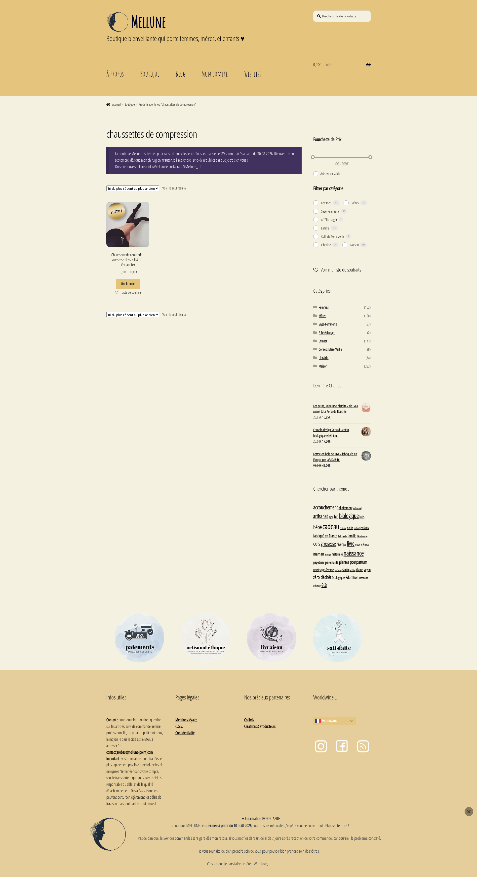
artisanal (357, 508)
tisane (359, 569)
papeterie (318, 562)
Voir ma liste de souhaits (341, 269)
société (338, 570)
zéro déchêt (322, 577)
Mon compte (214, 73)
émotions (363, 578)
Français (329, 721)
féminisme (362, 536)
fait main (342, 536)
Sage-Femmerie (330, 211)
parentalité (331, 562)
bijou (331, 517)
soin (345, 569)
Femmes (326, 202)
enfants (364, 527)
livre (351, 543)
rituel (316, 570)
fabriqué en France (325, 536)
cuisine (343, 528)
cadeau (330, 526)
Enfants (325, 228)
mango (328, 554)
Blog (180, 73)
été (324, 584)
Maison (354, 244)
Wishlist (252, 73)
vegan (367, 569)
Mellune (148, 21)
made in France (362, 544)
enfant (357, 528)
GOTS (316, 544)
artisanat (320, 516)
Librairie (326, 244)
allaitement (345, 507)
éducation (352, 577)
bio (336, 516)
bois (361, 516)
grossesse (328, 543)
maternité (337, 554)
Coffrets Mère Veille (333, 236)
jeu (344, 544)
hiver (340, 544)
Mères (355, 202)
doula (350, 528)
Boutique (149, 73)
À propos (115, 73)
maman (318, 554)
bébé (317, 527)
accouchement (325, 507)
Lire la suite (128, 283)
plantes (344, 562)
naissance (354, 553)
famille (352, 536)
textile (353, 570)
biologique (349, 516)
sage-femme (326, 569)
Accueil (116, 104)
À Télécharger (329, 219)
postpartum (358, 562)
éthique (317, 586)
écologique (338, 577)
